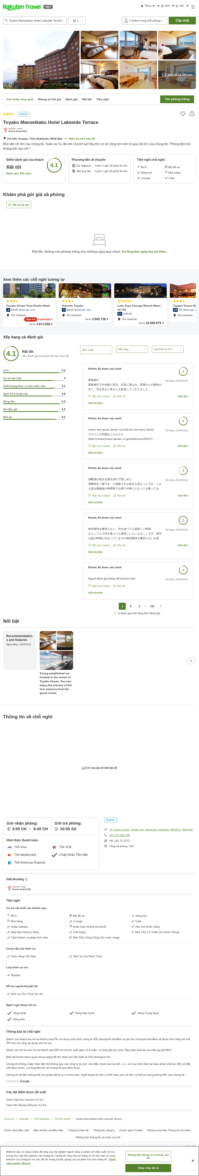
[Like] (183, 113)
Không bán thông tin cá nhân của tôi (98, 1137)
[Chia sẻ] (192, 113)
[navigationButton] (113, 606)
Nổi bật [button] (87, 99)
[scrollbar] (99, 305)
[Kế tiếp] (190, 660)
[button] (21, 6)
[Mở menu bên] (193, 7)
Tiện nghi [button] (102, 99)
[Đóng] (193, 1160)
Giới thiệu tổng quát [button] (19, 99)
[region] (99, 1161)
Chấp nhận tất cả (148, 1167)
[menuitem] (151, 6)
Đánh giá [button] (72, 99)
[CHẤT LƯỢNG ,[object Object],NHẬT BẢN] (16, 130)
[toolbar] (94, 20)
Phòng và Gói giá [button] (49, 99)
